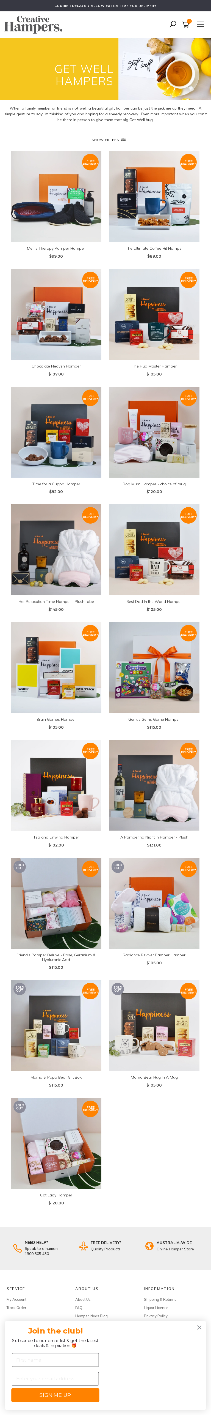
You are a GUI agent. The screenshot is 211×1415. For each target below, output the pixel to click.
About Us (83, 1299)
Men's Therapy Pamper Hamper (56, 248)
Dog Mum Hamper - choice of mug (154, 483)
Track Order (16, 1307)
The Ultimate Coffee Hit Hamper (154, 248)
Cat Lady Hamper (56, 1195)
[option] (105, 6)
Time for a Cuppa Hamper (56, 483)
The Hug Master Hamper (154, 366)
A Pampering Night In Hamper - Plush (154, 837)
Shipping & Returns (160, 1299)
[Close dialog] (199, 1327)
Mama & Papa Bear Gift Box (56, 1077)
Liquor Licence (156, 1307)
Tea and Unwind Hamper (56, 837)
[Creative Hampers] (34, 24)
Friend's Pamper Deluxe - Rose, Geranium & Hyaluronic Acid (56, 957)
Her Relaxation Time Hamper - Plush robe (56, 601)
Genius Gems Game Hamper (154, 719)
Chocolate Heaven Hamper (56, 366)
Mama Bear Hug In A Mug (154, 1077)
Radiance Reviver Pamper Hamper (154, 955)
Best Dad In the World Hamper (154, 601)
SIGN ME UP (55, 1395)
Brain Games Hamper (56, 719)
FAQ (78, 1307)
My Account (16, 1299)
